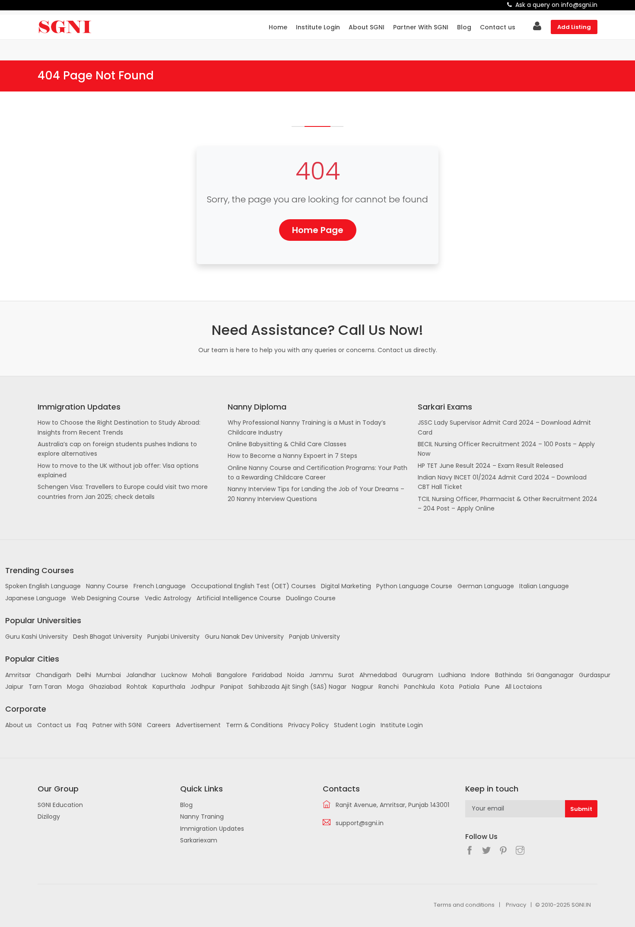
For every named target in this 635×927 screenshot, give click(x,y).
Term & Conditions (254, 725)
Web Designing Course (105, 598)
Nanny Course (107, 586)
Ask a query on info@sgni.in (556, 4)
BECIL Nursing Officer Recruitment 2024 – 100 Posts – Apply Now (506, 449)
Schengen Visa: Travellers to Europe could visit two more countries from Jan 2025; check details (123, 491)
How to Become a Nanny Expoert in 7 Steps (292, 455)
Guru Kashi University (36, 636)
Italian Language (544, 586)
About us (18, 725)
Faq (81, 725)
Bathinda (508, 675)
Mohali (202, 675)
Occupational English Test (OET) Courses (253, 586)
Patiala (469, 686)
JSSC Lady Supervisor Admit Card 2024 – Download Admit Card (504, 427)
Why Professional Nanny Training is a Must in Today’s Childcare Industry (307, 427)
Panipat (231, 686)
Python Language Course (414, 586)
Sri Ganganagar (550, 675)
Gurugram (417, 675)
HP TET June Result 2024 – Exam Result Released (490, 465)
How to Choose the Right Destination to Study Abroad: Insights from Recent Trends (119, 427)
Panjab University (314, 636)
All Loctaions (523, 686)
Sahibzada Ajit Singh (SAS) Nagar (297, 686)
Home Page (317, 230)
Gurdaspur (594, 675)
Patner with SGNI (117, 725)
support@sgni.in (360, 823)
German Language (485, 586)
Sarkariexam (198, 840)
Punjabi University (173, 636)
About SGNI (366, 27)
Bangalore (232, 675)
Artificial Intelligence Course (239, 598)
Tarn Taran (45, 686)
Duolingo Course (311, 598)
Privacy (516, 905)
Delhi (83, 675)
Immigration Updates (212, 828)
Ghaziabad (105, 686)
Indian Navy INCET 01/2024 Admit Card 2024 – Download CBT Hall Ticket (502, 482)
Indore (480, 675)
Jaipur (14, 686)
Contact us (497, 27)
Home (278, 27)
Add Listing (574, 27)
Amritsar (18, 675)
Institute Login (318, 27)
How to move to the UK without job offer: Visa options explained (118, 470)
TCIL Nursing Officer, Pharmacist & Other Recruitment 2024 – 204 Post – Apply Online (507, 504)
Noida (295, 675)
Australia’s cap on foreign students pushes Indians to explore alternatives (117, 449)
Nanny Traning (202, 816)
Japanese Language (35, 598)
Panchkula (419, 686)
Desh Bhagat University (107, 636)
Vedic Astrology (168, 598)
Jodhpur (202, 686)
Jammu (321, 675)
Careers (159, 725)
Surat (346, 675)
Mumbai (108, 675)
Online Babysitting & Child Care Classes (287, 444)
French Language (159, 586)
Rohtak (137, 686)
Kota (447, 686)
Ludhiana (452, 675)
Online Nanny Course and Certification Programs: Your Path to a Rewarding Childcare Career (317, 473)
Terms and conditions (464, 905)
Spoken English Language (43, 586)
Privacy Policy (308, 725)
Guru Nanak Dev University (244, 636)
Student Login (354, 725)
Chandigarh (53, 675)
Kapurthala (168, 686)
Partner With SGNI (420, 27)
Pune (492, 686)
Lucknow (174, 675)
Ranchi (388, 686)
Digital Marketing (346, 586)
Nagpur (362, 686)
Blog (464, 27)
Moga (75, 686)
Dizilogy (49, 816)
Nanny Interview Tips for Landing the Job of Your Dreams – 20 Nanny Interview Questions (316, 494)
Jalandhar (141, 675)
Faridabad (267, 675)
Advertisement (198, 725)
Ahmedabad (378, 675)
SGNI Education (60, 805)
